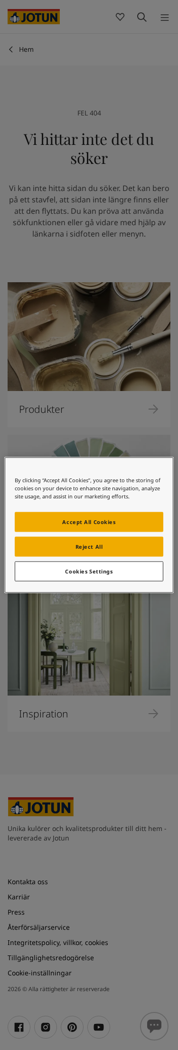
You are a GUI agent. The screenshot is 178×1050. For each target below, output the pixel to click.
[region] (88, 525)
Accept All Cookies (88, 521)
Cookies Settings (88, 571)
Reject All (89, 546)
